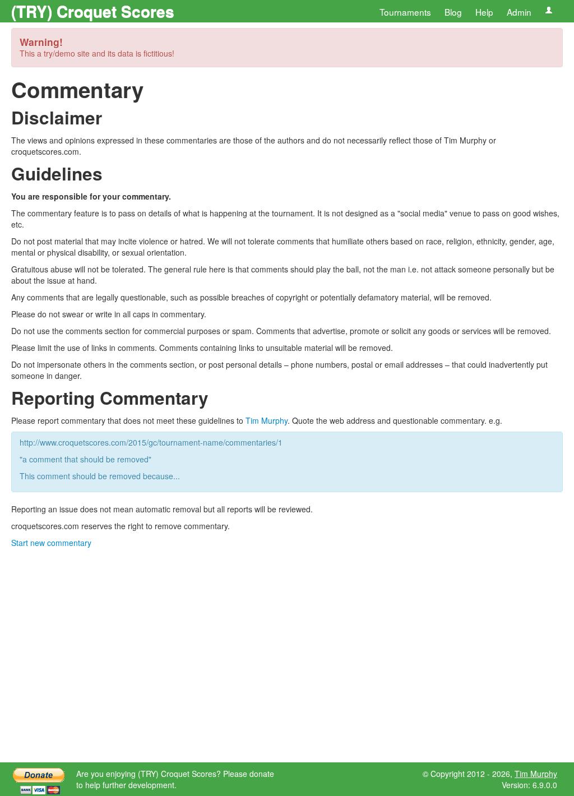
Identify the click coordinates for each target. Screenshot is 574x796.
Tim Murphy (267, 420)
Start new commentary (51, 542)
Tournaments (405, 12)
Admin (519, 12)
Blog (453, 12)
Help (484, 12)
